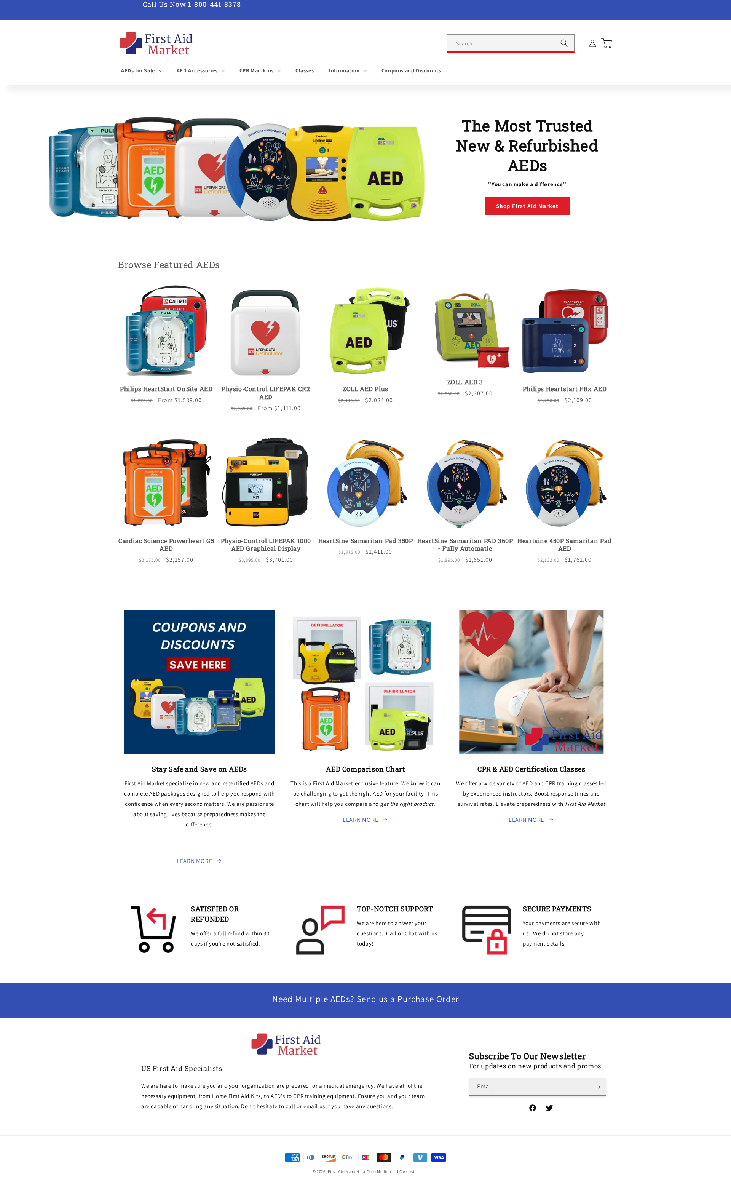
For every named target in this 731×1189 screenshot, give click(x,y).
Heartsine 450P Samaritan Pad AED (564, 545)
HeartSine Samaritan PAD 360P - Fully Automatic (465, 545)
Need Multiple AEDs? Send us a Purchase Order (365, 999)
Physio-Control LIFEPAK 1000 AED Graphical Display (266, 545)
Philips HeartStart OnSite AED (166, 389)
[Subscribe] (597, 1087)
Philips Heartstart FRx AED (565, 389)
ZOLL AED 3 (465, 382)
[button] (141, 70)
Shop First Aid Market (527, 205)
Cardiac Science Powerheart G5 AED (166, 545)
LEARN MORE (194, 861)
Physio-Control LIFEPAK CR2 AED (266, 393)
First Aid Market (343, 1171)
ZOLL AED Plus (365, 389)
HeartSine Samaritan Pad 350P (365, 541)
